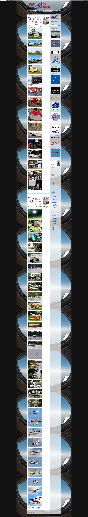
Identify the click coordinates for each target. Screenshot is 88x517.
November (53, 185)
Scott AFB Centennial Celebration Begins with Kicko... (55, 214)
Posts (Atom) (32, 512)
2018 (52, 182)
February (53, 193)
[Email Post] (41, 507)
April (52, 191)
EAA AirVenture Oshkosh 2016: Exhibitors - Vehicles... (55, 215)
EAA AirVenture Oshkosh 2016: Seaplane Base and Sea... (55, 196)
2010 (52, 230)
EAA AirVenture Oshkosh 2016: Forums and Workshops (55, 195)
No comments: (38, 507)
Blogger (48, 515)
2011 (52, 229)
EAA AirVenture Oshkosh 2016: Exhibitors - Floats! (55, 204)
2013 (52, 227)
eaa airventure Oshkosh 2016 (45, 508)
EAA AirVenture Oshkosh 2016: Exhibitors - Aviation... (55, 218)
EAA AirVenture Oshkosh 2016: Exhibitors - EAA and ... (55, 208)
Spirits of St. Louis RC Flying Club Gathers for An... (55, 223)
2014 (52, 226)
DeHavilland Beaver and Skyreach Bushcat (37, 508)
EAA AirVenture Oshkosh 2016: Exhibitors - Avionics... (55, 210)
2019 (52, 181)
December (53, 184)
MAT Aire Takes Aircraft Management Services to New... (55, 199)
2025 (52, 176)
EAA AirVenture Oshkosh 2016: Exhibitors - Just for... (55, 202)
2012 (52, 228)
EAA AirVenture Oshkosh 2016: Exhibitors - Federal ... (55, 213)
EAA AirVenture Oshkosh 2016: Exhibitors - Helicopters (55, 217)
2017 (52, 183)
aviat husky (31, 508)
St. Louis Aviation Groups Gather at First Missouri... (56, 201)
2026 (52, 175)
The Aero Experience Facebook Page (55, 28)
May (52, 190)
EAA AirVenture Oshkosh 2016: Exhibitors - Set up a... (55, 221)
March (53, 192)
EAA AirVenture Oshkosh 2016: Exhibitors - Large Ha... (55, 207)
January (53, 194)
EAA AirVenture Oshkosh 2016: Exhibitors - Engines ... (55, 205)
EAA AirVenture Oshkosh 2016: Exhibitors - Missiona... (55, 211)
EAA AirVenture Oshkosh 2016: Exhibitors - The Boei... (55, 220)
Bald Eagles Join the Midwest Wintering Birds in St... (55, 198)
